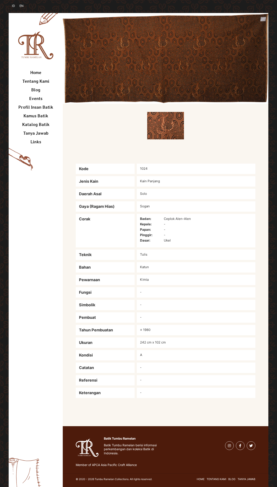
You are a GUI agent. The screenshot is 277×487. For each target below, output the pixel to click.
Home (35, 72)
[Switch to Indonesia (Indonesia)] (17, 8)
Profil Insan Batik (35, 107)
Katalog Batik (36, 124)
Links (36, 141)
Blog (35, 89)
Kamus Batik (35, 115)
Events (35, 98)
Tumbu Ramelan (36, 45)
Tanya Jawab (35, 133)
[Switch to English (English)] (24, 8)
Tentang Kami (35, 81)
